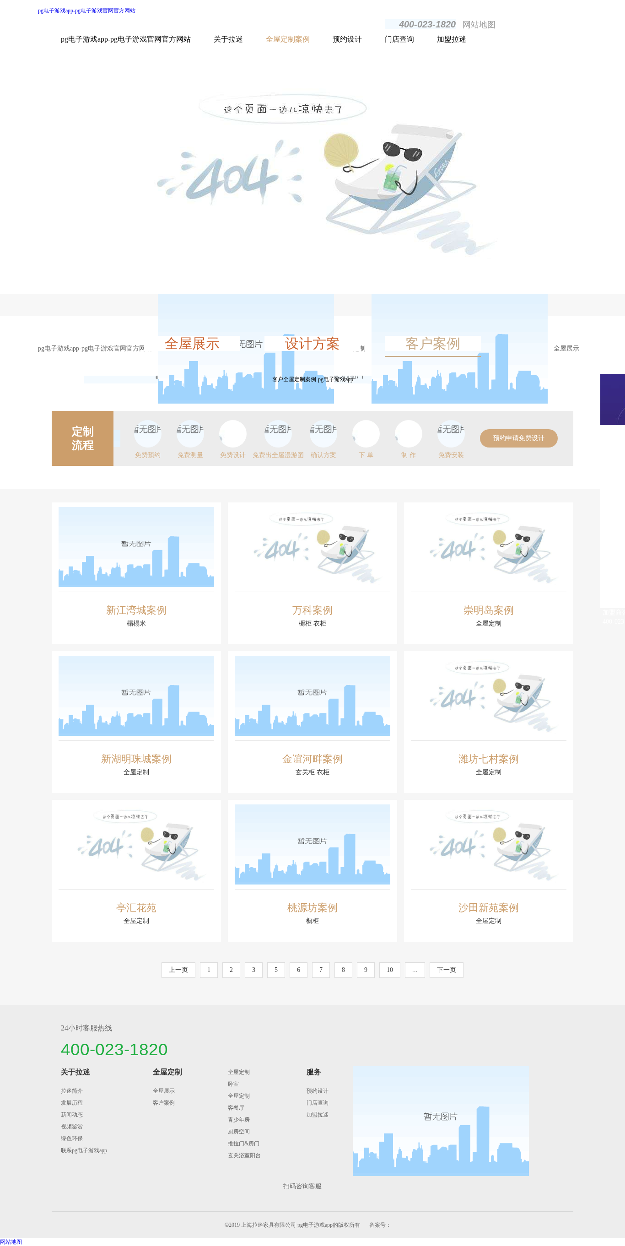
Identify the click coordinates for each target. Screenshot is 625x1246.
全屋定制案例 (288, 39)
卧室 (233, 1084)
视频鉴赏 (72, 1126)
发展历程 (72, 1103)
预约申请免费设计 (518, 438)
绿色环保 (72, 1138)
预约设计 (347, 39)
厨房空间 (239, 1131)
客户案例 (432, 343)
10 (390, 969)
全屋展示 (566, 348)
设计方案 (312, 343)
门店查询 (399, 39)
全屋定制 (167, 1072)
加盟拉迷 (451, 39)
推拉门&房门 (243, 1143)
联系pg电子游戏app (84, 1150)
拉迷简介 (72, 1091)
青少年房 (239, 1120)
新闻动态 (72, 1114)
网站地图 (479, 24)
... (415, 969)
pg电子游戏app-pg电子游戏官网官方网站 (86, 10)
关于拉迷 (228, 39)
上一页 (178, 969)
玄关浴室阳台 (244, 1155)
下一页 (446, 969)
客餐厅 (236, 1108)
